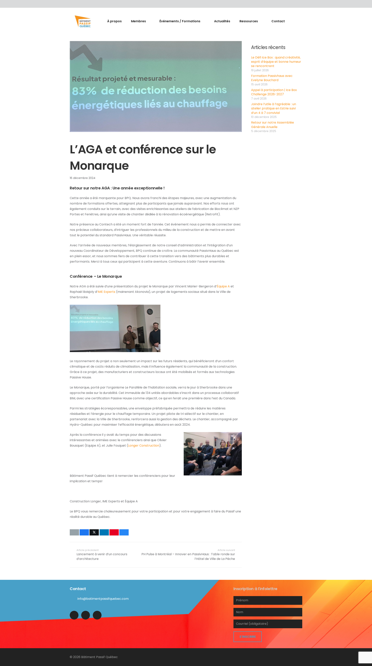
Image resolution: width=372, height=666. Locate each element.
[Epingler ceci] (114, 532)
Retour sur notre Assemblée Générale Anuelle (272, 124)
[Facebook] (74, 4)
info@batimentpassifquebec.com (103, 598)
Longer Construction (143, 445)
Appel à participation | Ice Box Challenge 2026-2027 (274, 92)
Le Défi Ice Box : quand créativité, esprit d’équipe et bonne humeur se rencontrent (276, 61)
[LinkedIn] (81, 4)
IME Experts (106, 292)
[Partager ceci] (84, 532)
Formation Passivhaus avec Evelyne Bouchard (272, 78)
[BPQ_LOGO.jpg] (83, 21)
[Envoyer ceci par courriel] (74, 532)
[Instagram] (97, 615)
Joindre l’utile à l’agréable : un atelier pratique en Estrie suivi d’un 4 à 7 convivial (273, 108)
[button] (148, 21)
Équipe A (223, 286)
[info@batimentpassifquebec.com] (74, 599)
